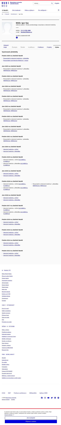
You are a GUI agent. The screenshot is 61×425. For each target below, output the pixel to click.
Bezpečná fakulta (6, 291)
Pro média (4, 362)
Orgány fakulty (5, 278)
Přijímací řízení (5, 315)
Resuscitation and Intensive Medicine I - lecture (15, 60)
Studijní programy (6, 313)
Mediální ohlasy (5, 364)
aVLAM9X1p (24, 163)
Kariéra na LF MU (6, 293)
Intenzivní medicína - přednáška (11, 151)
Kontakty (4, 300)
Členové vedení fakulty (7, 276)
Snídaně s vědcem (6, 345)
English (57, 3)
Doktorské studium (6, 334)
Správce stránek (6, 399)
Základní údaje (6, 46)
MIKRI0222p (7, 70)
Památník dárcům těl (7, 373)
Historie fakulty (5, 285)
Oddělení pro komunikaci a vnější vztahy (11, 377)
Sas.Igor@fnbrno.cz (26, 32)
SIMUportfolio (33, 393)
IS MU (3, 393)
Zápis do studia (5, 317)
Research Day (5, 349)
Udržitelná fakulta (6, 296)
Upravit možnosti (8, 414)
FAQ (3, 319)
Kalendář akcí (5, 360)
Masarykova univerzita (11, 397)
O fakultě (6, 270)
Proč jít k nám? (5, 308)
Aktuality (4, 357)
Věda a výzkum (8, 326)
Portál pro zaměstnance (20, 393)
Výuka (57, 47)
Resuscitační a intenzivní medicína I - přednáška (16, 58)
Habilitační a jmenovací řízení (9, 336)
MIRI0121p (14, 80)
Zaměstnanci (5, 298)
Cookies (13, 399)
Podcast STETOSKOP (7, 371)
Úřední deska (5, 287)
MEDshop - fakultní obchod (8, 375)
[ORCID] (17, 37)
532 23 (24, 30)
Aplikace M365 (43, 393)
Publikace (41, 47)
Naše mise (4, 289)
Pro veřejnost (8, 354)
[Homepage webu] (12, 4)
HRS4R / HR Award (6, 338)
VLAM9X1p (6, 165)
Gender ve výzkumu (6, 341)
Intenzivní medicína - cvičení (10, 149)
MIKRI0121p (7, 80)
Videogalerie (5, 369)
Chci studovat (8, 305)
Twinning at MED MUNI (7, 347)
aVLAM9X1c (22, 159)
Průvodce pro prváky (7, 321)
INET (9, 393)
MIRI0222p (14, 70)
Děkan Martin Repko (7, 273)
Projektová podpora (6, 332)
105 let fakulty (5, 282)
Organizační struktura (7, 280)
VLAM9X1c (6, 161)
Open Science (5, 343)
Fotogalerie (4, 366)
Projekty (49, 47)
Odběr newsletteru (6, 310)
